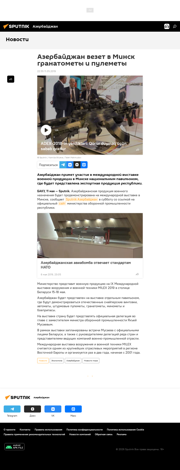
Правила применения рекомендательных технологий (34, 434)
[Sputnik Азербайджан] (17, 29)
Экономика (56, 360)
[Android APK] (14, 447)
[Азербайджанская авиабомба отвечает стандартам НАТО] (90, 235)
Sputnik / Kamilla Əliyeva (51, 157)
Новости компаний (80, 434)
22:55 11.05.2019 (46, 71)
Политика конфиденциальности (84, 429)
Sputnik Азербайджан (81, 199)
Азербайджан (73, 360)
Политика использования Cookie (125, 429)
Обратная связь (103, 434)
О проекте (9, 429)
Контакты (25, 429)
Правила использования (48, 429)
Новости (43, 360)
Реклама (121, 434)
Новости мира (91, 360)
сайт (62, 203)
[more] (137, 274)
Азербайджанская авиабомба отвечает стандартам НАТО (86, 264)
